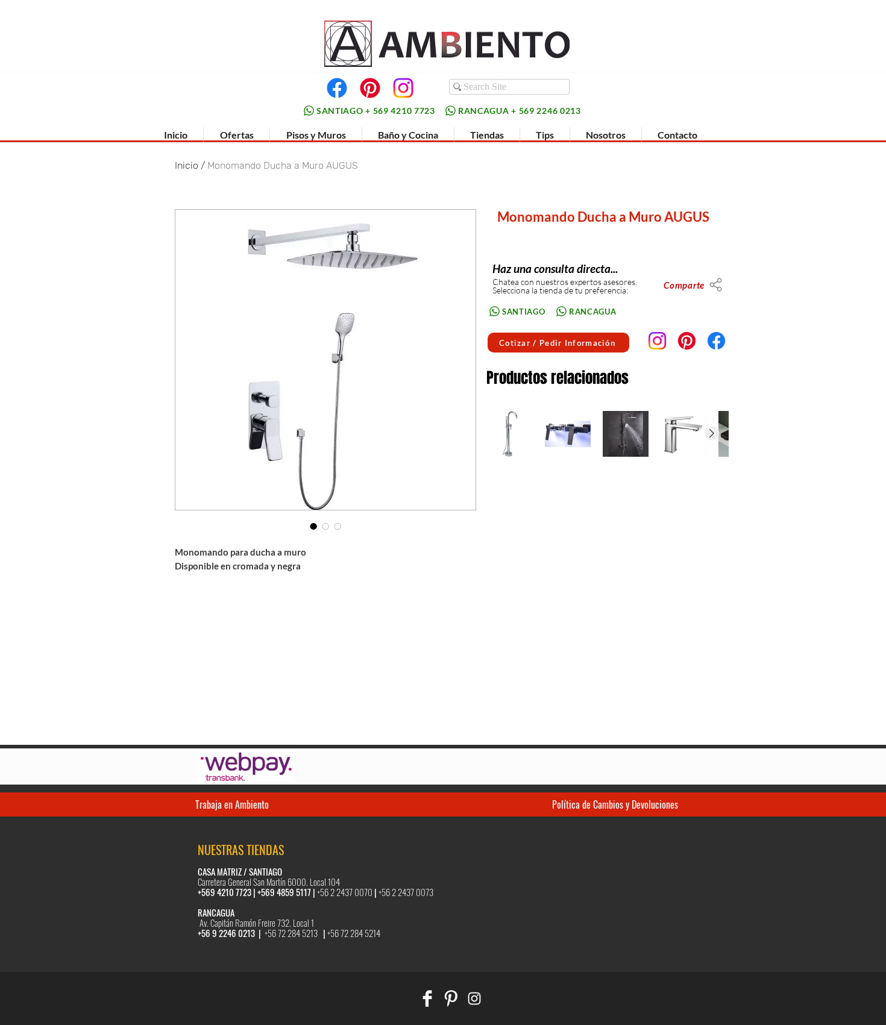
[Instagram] (403, 88)
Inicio (186, 165)
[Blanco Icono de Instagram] (474, 998)
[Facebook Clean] (427, 998)
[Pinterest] (370, 88)
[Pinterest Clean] (450, 998)
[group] (607, 433)
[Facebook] (337, 88)
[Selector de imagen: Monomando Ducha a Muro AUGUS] (313, 526)
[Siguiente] (712, 433)
